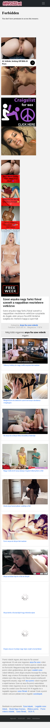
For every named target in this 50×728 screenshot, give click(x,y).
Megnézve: (31, 327)
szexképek (37, 694)
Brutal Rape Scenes (17, 709)
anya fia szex (35, 662)
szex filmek (22, 691)
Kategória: (15, 325)
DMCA (28, 718)
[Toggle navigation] (43, 3)
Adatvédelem (36, 718)
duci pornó (29, 681)
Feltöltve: (12, 327)
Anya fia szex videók (29, 325)
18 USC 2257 (21, 718)
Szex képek (28, 706)
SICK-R (31, 711)
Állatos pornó (32, 709)
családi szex (37, 670)
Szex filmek (21, 711)
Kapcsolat (13, 718)
